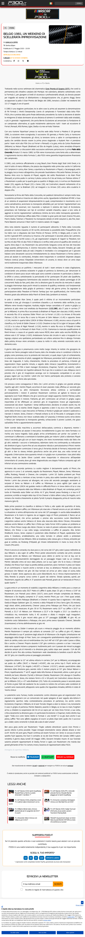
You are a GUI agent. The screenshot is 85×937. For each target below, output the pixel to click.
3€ (31, 858)
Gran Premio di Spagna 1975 (58, 89)
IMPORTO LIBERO (52, 858)
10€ (41, 858)
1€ (26, 858)
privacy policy (47, 920)
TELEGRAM (34, 757)
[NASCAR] (42, 19)
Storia (11, 28)
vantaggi (70, 766)
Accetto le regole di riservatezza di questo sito (44, 890)
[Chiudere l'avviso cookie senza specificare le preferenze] (82, 902)
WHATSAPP (49, 757)
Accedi (34, 766)
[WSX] (42, 79)
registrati (41, 766)
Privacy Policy (79, 905)
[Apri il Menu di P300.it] (3, 3)
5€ (36, 858)
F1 (5, 28)
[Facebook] (14, 60)
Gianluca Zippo (11, 42)
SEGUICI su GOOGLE (65, 757)
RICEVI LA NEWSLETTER (44, 876)
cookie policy (71, 917)
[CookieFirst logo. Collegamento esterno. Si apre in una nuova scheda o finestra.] (2, 907)
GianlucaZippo (10, 45)
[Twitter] (23, 60)
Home (38, 83)
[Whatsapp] (18, 60)
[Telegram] (28, 60)
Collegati (6, 58)
